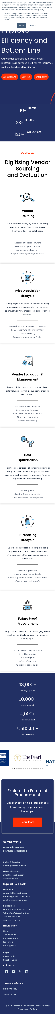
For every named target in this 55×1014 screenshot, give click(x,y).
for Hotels (8, 942)
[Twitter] (20, 971)
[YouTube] (13, 971)
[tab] (12, 768)
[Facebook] (6, 971)
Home (6, 931)
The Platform (9, 934)
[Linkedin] (26, 971)
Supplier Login (10, 960)
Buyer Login (9, 956)
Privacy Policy (10, 988)
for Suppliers (9, 945)
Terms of (7, 994)
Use (14, 994)
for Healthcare (10, 938)
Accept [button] (21, 25)
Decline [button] (33, 25)
